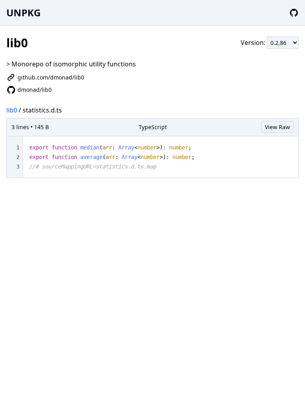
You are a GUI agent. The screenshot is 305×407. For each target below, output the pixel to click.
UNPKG (23, 12)
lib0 (11, 110)
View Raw (277, 127)
